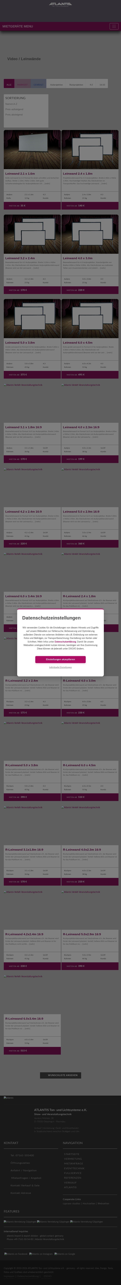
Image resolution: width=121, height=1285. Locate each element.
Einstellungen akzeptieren (60, 659)
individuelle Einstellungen (60, 667)
